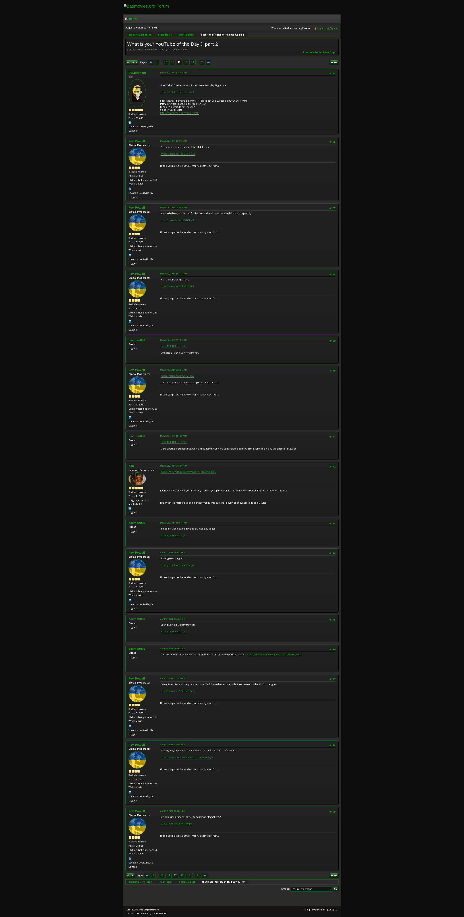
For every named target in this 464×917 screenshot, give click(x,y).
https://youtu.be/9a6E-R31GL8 (177, 691)
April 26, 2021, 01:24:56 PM (172, 744)
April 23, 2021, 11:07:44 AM (172, 678)
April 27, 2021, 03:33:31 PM (172, 811)
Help (306, 909)
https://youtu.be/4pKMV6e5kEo (178, 153)
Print (334, 62)
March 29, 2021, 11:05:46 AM (173, 522)
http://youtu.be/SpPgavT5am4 (177, 92)
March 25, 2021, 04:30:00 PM (173, 465)
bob (131, 466)
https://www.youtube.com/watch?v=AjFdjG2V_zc (187, 757)
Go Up (130, 875)
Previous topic (312, 52)
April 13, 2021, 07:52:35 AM (172, 619)
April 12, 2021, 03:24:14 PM (172, 552)
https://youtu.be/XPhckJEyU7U (177, 286)
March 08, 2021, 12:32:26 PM (173, 141)
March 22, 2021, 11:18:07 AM (173, 436)
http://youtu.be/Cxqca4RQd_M (177, 565)
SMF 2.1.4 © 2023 (135, 910)
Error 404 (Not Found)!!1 (174, 346)
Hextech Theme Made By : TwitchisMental (147, 913)
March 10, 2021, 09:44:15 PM (173, 207)
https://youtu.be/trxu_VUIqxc (176, 823)
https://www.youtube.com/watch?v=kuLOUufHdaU (188, 471)
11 (172, 62)
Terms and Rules (318, 909)
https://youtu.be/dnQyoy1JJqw (177, 375)
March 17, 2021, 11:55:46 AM (173, 273)
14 (192, 62)
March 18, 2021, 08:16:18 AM (173, 340)
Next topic (330, 52)
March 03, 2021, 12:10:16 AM (173, 72)
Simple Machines (151, 910)
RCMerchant (137, 73)
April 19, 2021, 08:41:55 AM (172, 648)
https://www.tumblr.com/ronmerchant (179, 112)
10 (165, 62)
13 (185, 62)
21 (201, 62)
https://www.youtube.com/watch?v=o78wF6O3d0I (274, 654)
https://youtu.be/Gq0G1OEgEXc (178, 220)
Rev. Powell (137, 141)
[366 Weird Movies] (130, 188)
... (161, 62)
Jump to (285, 888)
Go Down (132, 62)
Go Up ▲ (333, 909)
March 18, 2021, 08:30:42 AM (173, 369)
